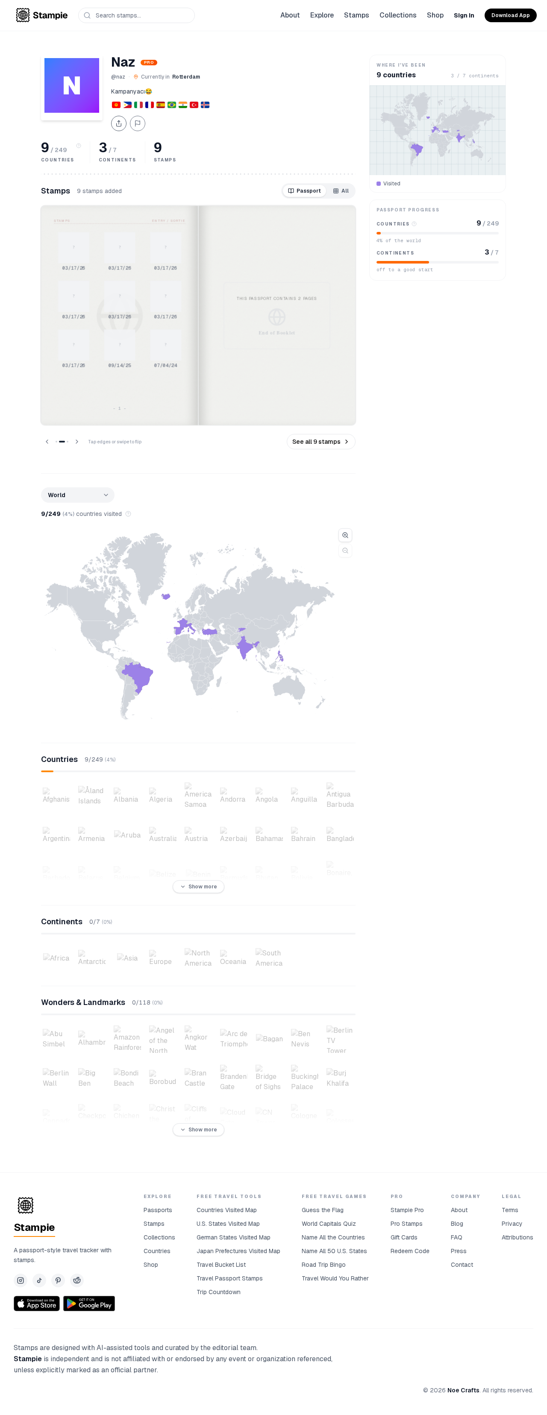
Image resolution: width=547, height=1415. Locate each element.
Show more (202, 886)
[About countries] (78, 145)
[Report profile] (137, 123)
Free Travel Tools (229, 1196)
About (290, 15)
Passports (158, 1210)
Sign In (464, 15)
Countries (157, 1251)
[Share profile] (118, 123)
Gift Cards (404, 1237)
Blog (457, 1224)
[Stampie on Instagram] (20, 1280)
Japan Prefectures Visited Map (238, 1251)
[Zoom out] (345, 550)
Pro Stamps (407, 1224)
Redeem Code (410, 1251)
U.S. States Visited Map (228, 1224)
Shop (435, 15)
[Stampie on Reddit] (77, 1280)
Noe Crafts (463, 1390)
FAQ (456, 1237)
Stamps (356, 15)
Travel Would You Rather (335, 1278)
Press (459, 1251)
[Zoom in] (345, 535)
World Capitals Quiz (329, 1224)
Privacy (512, 1224)
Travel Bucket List (221, 1265)
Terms (510, 1210)
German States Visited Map (234, 1237)
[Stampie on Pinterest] (58, 1280)
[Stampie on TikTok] (39, 1280)
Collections (398, 15)
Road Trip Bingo (324, 1265)
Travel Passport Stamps (230, 1278)
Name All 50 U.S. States (334, 1251)
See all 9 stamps (316, 441)
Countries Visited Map (227, 1210)
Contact (462, 1265)
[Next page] (77, 442)
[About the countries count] (128, 514)
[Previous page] (47, 442)
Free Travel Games (334, 1196)
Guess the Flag (323, 1210)
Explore (322, 15)
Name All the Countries (333, 1237)
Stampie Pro (407, 1210)
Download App (510, 15)
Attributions (517, 1237)
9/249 (57, 514)
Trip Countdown (219, 1292)
